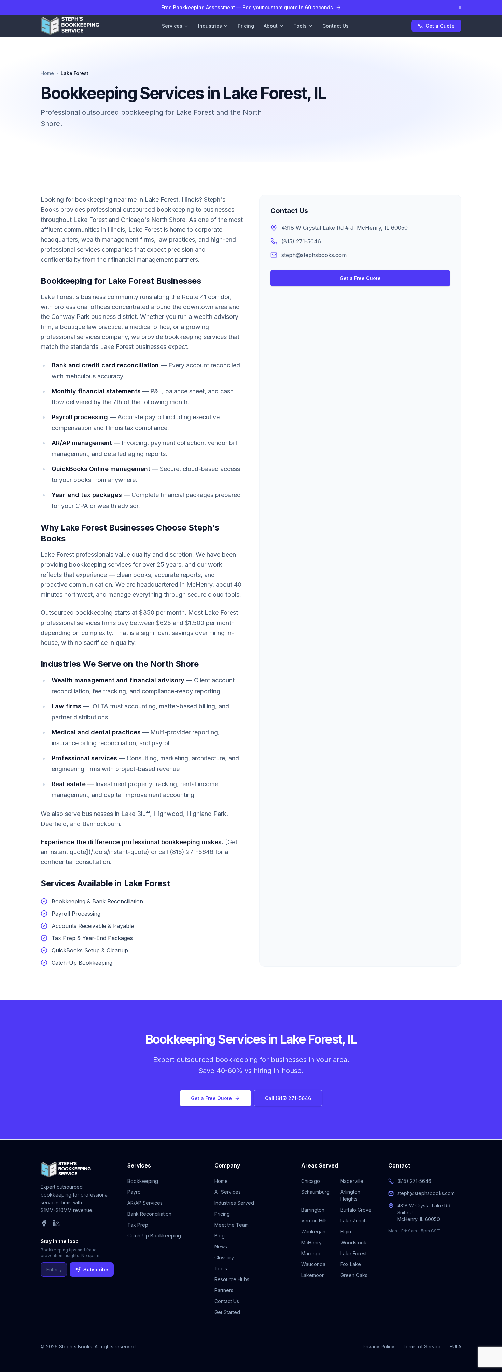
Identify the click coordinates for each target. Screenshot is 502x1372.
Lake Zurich (353, 1221)
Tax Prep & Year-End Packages (92, 938)
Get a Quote (440, 26)
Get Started (227, 1312)
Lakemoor (312, 1275)
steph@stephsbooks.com (314, 255)
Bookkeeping (142, 1181)
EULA (455, 1346)
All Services (227, 1192)
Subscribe (95, 1269)
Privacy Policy (378, 1346)
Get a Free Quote (360, 278)
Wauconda (313, 1264)
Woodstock (353, 1242)
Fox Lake (350, 1264)
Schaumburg (315, 1192)
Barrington (312, 1210)
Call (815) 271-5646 (288, 1098)
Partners (223, 1290)
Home (47, 73)
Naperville (351, 1181)
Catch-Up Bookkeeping (82, 962)
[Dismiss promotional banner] (460, 7)
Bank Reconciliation (149, 1214)
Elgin (345, 1231)
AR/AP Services (145, 1203)
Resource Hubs (231, 1279)
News (220, 1246)
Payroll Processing (76, 913)
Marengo (311, 1253)
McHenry (311, 1242)
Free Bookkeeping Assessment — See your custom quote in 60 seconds (247, 7)
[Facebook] (44, 1223)
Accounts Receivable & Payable (93, 925)
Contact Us (335, 26)
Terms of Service (422, 1346)
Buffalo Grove (356, 1210)
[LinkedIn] (56, 1223)
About (271, 26)
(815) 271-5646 (301, 241)
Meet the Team (231, 1225)
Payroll (135, 1192)
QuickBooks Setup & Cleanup (90, 950)
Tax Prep (137, 1225)
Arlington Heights (350, 1195)
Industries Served (234, 1203)
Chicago (310, 1181)
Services (172, 26)
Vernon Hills (314, 1221)
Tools (300, 26)
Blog (219, 1236)
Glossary (224, 1257)
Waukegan (313, 1231)
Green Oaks (353, 1275)
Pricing (246, 26)
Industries (210, 26)
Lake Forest (353, 1253)
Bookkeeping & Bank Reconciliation (97, 901)
